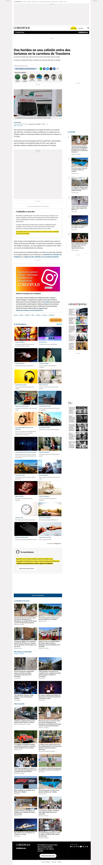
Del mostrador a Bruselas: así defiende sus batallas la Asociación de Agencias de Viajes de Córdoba (72, 337)
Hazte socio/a (73, 28)
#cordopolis (46, 302)
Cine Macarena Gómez (54, 1)
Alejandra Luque (42, 621)
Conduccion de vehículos (27, 1)
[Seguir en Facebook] (74, 846)
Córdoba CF (61, 1)
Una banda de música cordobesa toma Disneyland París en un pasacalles (49, 812)
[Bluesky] (47, 68)
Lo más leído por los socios (21, 601)
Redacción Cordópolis (19, 624)
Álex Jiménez (41, 771)
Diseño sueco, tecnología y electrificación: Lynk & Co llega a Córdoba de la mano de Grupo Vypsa (72, 329)
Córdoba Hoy (19, 32)
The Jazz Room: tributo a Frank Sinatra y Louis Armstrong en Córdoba (24, 696)
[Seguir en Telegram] (76, 846)
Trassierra (38, 315)
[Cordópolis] (24, 845)
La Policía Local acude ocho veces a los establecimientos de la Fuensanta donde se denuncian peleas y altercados (50, 747)
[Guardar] (57, 68)
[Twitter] (51, 68)
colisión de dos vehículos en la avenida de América (41, 257)
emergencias (51, 315)
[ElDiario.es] (83, 32)
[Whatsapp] (41, 68)
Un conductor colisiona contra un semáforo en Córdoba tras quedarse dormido (79, 189)
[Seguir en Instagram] (78, 846)
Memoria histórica (35, 1)
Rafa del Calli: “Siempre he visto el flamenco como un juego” (72, 410)
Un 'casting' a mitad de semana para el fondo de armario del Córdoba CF (50, 769)
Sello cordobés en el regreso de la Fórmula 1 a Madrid (24, 791)
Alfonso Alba (17, 724)
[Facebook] (44, 68)
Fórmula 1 (65, 1)
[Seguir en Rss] (87, 846)
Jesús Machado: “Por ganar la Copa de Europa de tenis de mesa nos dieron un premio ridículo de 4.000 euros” (72, 436)
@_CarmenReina (19, 125)
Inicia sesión (80, 28)
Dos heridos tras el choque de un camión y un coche (24, 833)
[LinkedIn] (54, 68)
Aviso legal (54, 862)
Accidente (27, 315)
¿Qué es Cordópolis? (46, 862)
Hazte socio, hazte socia (26, 568)
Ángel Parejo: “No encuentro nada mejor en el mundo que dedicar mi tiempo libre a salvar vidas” (72, 444)
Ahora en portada (19, 704)
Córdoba (21, 315)
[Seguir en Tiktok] (83, 846)
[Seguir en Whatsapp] (85, 846)
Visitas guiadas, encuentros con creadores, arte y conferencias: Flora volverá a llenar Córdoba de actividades (50, 673)
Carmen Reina (17, 122)
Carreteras (44, 315)
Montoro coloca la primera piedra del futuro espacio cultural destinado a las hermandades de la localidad (49, 644)
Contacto (59, 862)
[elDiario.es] (24, 848)
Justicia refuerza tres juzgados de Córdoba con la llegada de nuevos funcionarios (24, 812)
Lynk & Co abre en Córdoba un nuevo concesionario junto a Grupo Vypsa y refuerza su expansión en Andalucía (72, 312)
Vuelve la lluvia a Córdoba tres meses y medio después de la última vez (79, 208)
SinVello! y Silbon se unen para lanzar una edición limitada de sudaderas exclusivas (71, 346)
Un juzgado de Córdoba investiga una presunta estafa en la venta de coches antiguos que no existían (25, 746)
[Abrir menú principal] (88, 28)
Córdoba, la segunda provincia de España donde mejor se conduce (24, 721)
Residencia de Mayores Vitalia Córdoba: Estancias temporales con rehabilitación (72, 320)
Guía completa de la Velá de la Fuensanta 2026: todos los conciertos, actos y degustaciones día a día (79, 246)
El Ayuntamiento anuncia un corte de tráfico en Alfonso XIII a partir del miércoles (49, 834)
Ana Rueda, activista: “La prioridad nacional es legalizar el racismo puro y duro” (72, 427)
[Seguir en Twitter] (73, 846)
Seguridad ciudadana (46, 1)
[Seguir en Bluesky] (71, 846)
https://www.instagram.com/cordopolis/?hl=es (29, 310)
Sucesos (15, 315)
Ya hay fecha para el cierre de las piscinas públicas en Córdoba (49, 618)
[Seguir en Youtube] (81, 846)
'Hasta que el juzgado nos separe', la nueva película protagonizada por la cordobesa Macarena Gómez (25, 769)
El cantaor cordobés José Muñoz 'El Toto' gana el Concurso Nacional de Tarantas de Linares (50, 696)
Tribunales (40, 1)
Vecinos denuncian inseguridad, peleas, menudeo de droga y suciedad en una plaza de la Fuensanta (24, 673)
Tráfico (32, 315)
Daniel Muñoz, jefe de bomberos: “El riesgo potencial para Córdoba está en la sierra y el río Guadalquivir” (72, 419)
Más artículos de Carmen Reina (23, 652)
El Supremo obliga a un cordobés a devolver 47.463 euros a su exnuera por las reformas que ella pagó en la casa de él (25, 644)
